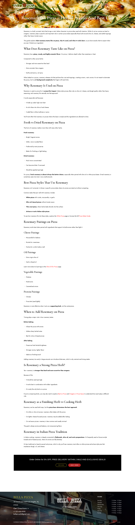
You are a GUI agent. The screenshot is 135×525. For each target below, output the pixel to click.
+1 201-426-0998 (19, 511)
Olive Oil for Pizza (52, 267)
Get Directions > (21, 508)
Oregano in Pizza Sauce (76, 394)
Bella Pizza (24, 522)
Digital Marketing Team (48, 522)
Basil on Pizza (62, 394)
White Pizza (60, 216)
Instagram (69, 511)
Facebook (65, 511)
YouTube (73, 511)
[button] (61, 465)
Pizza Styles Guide (84, 216)
